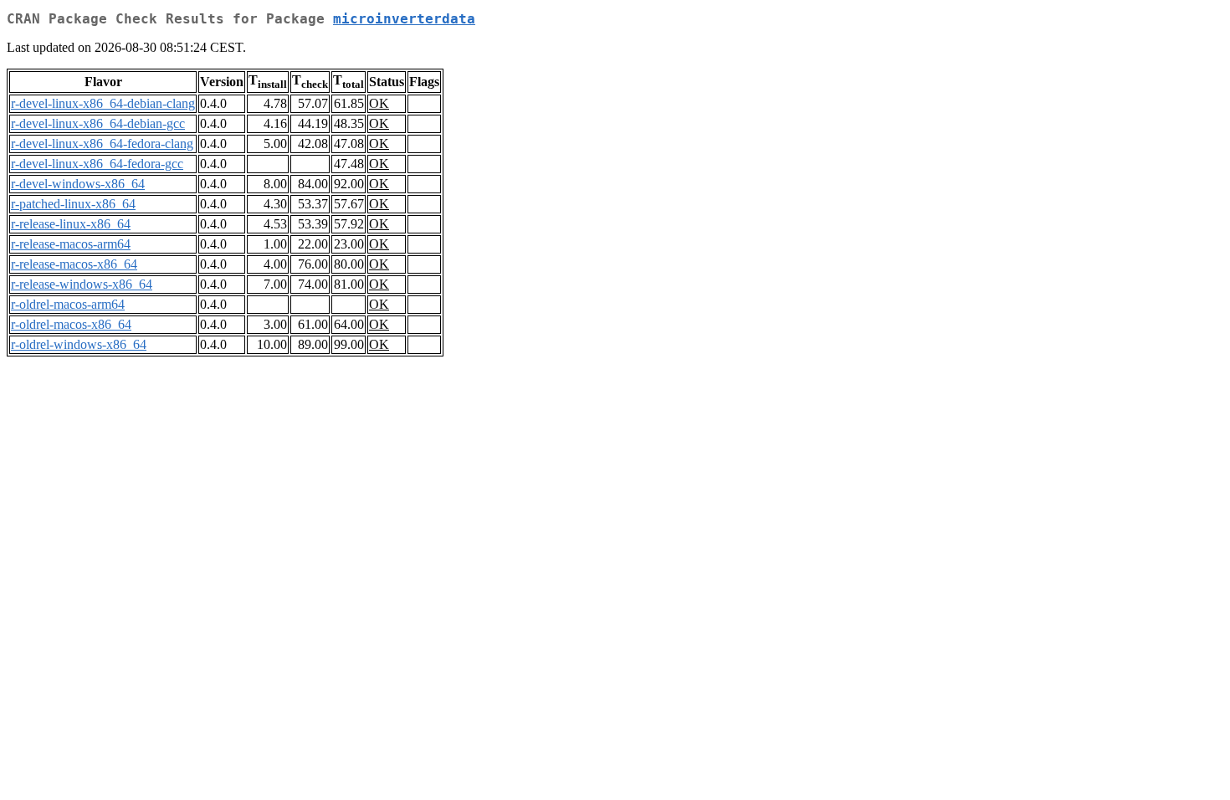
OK (379, 103)
